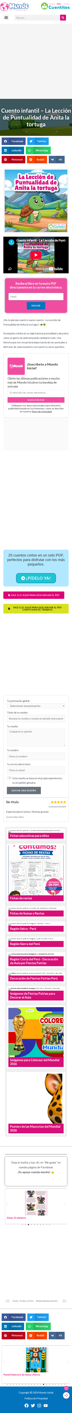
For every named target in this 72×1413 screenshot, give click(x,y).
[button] (6, 17)
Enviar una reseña (24, 790)
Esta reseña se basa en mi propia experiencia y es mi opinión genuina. (37, 780)
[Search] (63, 17)
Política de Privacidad (36, 1398)
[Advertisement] (36, 61)
